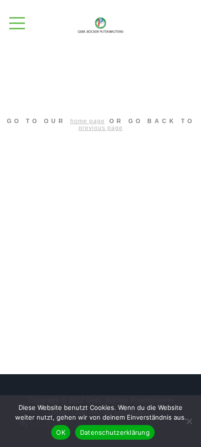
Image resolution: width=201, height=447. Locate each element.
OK (60, 432)
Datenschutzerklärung (115, 432)
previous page (101, 128)
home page (87, 121)
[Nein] (189, 421)
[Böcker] (100, 25)
